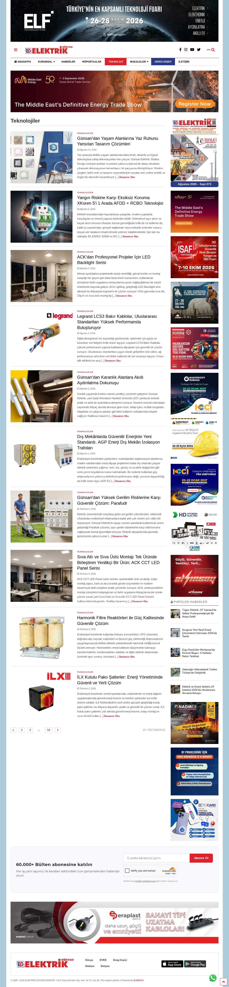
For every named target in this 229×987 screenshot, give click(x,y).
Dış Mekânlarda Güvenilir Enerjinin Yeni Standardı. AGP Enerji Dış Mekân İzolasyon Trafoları (118, 442)
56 (48, 730)
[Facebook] (180, 50)
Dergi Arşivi (120, 960)
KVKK (103, 960)
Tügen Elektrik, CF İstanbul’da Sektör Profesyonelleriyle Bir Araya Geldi (199, 613)
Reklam (89, 966)
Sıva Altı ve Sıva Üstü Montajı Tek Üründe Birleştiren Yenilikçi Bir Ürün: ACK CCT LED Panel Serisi (118, 562)
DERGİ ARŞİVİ (163, 61)
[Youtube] (192, 50)
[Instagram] (185, 50)
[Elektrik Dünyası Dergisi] (47, 49)
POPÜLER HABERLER (190, 601)
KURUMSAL (45, 61)
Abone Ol (201, 858)
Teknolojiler (85, 133)
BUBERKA (138, 980)
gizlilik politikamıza (145, 881)
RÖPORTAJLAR (91, 61)
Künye (89, 960)
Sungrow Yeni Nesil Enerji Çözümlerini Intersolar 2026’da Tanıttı (199, 633)
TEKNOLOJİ (115, 61)
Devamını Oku (127, 177)
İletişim (105, 966)
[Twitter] (199, 50)
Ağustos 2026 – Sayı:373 (194, 184)
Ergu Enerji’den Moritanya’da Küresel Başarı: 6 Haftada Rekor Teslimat (198, 653)
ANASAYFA (24, 61)
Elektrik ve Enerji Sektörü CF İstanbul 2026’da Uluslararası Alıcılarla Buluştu (198, 690)
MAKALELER (138, 61)
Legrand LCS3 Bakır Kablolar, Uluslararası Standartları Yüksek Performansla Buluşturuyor (117, 322)
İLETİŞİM (184, 61)
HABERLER (68, 61)
